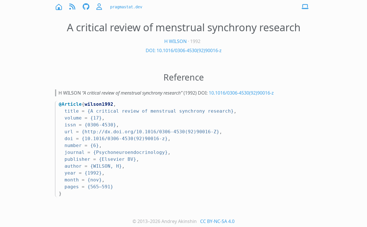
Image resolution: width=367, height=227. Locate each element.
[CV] (99, 6)
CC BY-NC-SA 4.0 (217, 221)
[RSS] (72, 6)
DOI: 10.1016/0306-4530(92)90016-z (184, 50)
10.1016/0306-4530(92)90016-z (241, 93)
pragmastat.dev (126, 7)
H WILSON (175, 41)
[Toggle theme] (305, 7)
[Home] (58, 6)
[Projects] (86, 6)
